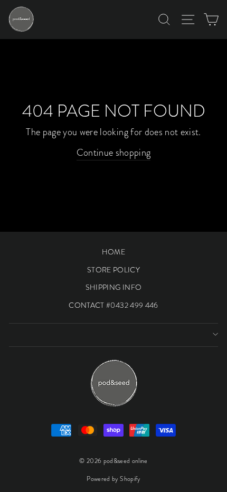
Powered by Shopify (113, 479)
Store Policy (113, 269)
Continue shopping (114, 152)
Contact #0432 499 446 (113, 305)
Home (113, 252)
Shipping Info (113, 287)
